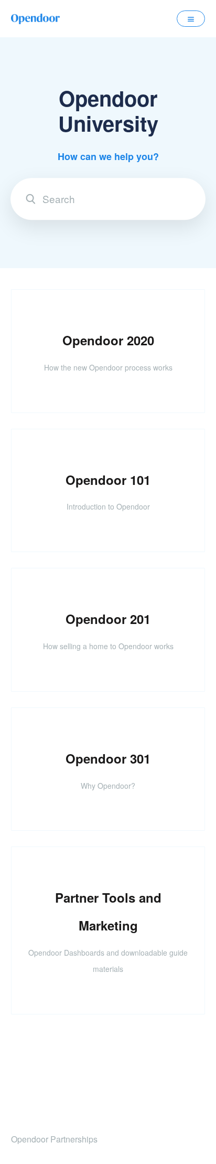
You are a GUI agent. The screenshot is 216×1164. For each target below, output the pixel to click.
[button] (191, 18)
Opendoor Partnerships (54, 1139)
